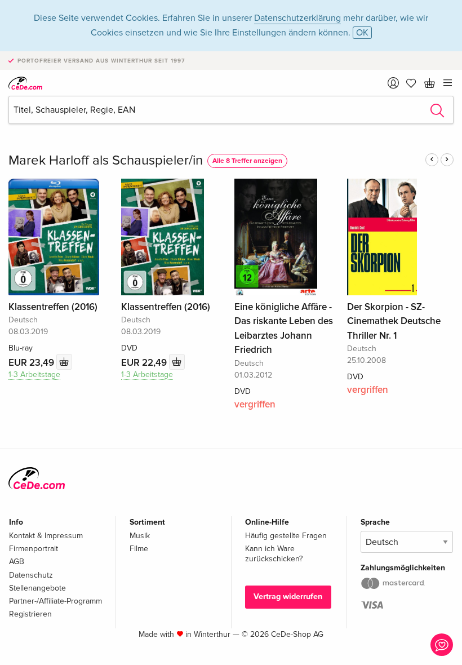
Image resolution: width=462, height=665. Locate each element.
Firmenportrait (33, 548)
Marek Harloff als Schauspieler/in (105, 160)
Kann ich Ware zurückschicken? (274, 554)
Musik (140, 535)
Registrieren (30, 614)
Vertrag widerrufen (288, 596)
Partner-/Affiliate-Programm (55, 601)
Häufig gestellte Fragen (286, 535)
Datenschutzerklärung (297, 18)
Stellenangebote (37, 588)
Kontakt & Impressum (46, 535)
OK (362, 32)
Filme (139, 548)
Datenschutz (31, 575)
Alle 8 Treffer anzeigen (247, 161)
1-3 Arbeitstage (34, 374)
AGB (16, 561)
